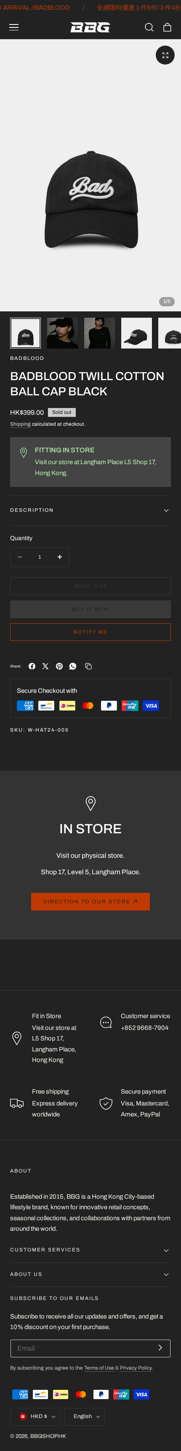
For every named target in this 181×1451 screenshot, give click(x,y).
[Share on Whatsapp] (73, 666)
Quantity (21, 538)
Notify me (90, 632)
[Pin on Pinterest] (59, 666)
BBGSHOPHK (48, 1436)
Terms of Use (99, 1368)
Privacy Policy (136, 1368)
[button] (14, 27)
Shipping (20, 424)
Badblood (27, 358)
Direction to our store (86, 902)
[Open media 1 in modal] (165, 55)
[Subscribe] (160, 1347)
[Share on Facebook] (32, 666)
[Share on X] (45, 666)
